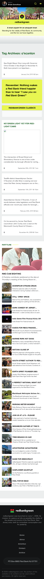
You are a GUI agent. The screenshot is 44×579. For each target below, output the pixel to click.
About (22, 539)
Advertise (22, 544)
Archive (22, 553)
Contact (22, 548)
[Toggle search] (35, 3)
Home (22, 535)
